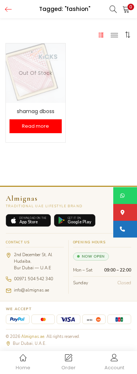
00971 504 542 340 (33, 279)
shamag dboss (35, 111)
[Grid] (101, 34)
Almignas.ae (32, 336)
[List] (114, 34)
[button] (126, 9)
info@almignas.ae (31, 290)
